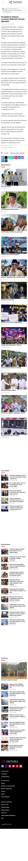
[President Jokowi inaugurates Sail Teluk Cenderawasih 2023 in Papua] (14, 426)
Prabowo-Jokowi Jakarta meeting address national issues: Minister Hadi (13, 276)
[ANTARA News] (16, 2)
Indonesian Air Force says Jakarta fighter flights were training (17, 606)
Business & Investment (8, 786)
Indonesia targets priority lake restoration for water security (17, 724)
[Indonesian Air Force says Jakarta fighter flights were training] (4, 606)
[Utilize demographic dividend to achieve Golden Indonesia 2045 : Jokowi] (14, 335)
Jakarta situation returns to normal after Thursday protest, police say (17, 709)
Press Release (5, 796)
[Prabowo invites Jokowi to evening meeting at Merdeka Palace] (14, 200)
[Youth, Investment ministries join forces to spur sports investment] (4, 500)
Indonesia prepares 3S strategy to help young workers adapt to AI (16, 507)
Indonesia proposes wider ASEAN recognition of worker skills (17, 731)
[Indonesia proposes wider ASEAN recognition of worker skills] (4, 732)
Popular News (5, 544)
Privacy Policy (5, 807)
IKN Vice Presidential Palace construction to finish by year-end (11, 231)
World (3, 783)
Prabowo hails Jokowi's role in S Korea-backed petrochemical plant (13, 253)
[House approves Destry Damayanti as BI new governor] (4, 747)
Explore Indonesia (6, 788)
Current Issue (13, 8)
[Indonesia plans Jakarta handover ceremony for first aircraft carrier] (4, 574)
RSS (2, 818)
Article (3, 791)
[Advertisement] (14, 454)
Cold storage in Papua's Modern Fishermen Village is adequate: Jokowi (13, 412)
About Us (4, 812)
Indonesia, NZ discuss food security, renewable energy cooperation (17, 477)
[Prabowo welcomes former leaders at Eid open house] (14, 177)
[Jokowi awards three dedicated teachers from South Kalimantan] (14, 313)
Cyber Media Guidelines (8, 815)
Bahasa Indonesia (6, 802)
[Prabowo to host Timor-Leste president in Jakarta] (4, 717)
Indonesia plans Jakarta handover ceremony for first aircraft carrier (16, 573)
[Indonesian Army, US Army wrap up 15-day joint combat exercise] (14, 670)
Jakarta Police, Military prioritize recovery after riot (16, 686)
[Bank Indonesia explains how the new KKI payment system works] (4, 566)
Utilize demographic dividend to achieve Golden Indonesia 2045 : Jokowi (13, 344)
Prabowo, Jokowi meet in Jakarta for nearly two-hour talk (12, 299)
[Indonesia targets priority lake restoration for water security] (4, 724)
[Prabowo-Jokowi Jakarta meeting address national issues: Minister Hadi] (14, 267)
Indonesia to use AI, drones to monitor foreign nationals (17, 558)
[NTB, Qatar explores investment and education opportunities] (4, 493)
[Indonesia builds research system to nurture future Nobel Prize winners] (4, 614)
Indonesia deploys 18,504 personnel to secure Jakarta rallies (16, 550)
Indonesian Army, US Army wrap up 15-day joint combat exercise (13, 679)
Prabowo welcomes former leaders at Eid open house (13, 185)
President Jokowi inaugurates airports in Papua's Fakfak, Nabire (14, 389)
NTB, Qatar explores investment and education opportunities (17, 492)
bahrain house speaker (17, 153)
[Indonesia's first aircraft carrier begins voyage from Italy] (4, 591)
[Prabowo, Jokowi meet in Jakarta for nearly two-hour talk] (14, 290)
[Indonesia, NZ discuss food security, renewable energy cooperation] (4, 477)
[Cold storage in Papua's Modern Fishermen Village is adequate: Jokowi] (14, 403)
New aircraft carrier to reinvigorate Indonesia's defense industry (16, 598)
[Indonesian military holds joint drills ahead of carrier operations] (4, 622)
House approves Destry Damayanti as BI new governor (16, 747)
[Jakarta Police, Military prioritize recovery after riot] (4, 686)
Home (6, 8)
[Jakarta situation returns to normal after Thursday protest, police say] (4, 709)
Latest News (5, 470)
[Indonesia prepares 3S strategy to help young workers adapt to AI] (4, 508)
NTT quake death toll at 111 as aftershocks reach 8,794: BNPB (17, 484)
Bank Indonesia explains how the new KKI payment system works (17, 566)
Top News (4, 658)
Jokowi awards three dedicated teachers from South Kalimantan (11, 321)
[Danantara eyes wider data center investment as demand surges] (4, 740)
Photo (3, 794)
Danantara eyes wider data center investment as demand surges (17, 739)
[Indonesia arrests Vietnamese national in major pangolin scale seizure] (4, 582)
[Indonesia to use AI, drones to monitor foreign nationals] (4, 559)
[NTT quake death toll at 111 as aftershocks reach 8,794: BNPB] (4, 485)
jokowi (6, 153)
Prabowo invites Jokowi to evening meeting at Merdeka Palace (12, 208)
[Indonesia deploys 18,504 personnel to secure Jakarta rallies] (4, 551)
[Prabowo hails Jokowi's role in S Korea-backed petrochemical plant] (14, 245)
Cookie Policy (5, 810)
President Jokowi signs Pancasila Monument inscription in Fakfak (11, 366)
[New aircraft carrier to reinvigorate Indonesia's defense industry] (4, 599)
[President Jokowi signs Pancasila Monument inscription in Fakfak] (14, 358)
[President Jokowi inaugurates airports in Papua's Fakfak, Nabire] (14, 381)
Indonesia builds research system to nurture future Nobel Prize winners (17, 613)
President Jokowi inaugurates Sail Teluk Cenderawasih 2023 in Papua (13, 434)
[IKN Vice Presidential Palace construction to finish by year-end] (14, 222)
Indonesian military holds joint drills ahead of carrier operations (17, 621)
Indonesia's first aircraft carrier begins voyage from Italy (17, 590)
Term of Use (4, 804)
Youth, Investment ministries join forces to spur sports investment (16, 500)
